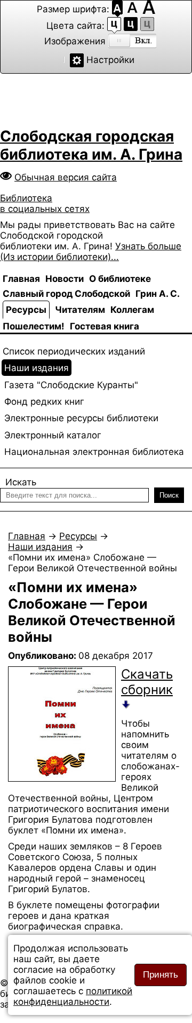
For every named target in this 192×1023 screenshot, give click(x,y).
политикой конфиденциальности (72, 996)
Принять (160, 975)
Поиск (169, 495)
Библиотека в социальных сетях (45, 203)
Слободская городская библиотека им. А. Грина (91, 145)
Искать (20, 482)
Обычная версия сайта (65, 177)
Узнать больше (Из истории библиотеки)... (90, 251)
